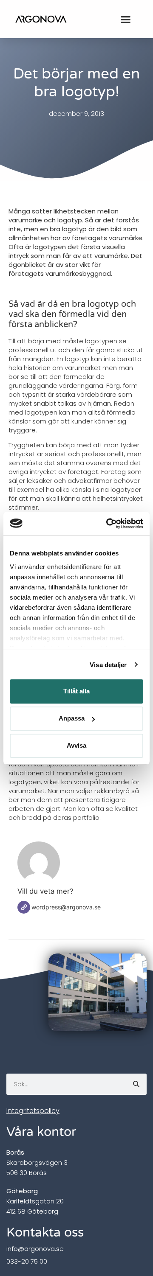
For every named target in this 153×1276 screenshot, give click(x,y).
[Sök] (136, 1084)
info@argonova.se (35, 1248)
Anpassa (72, 718)
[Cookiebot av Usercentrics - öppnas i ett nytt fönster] (108, 523)
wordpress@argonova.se (66, 907)
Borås (15, 1152)
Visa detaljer (108, 664)
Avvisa (76, 745)
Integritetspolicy (33, 1111)
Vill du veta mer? (45, 891)
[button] (126, 19)
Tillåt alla (76, 691)
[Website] (23, 907)
